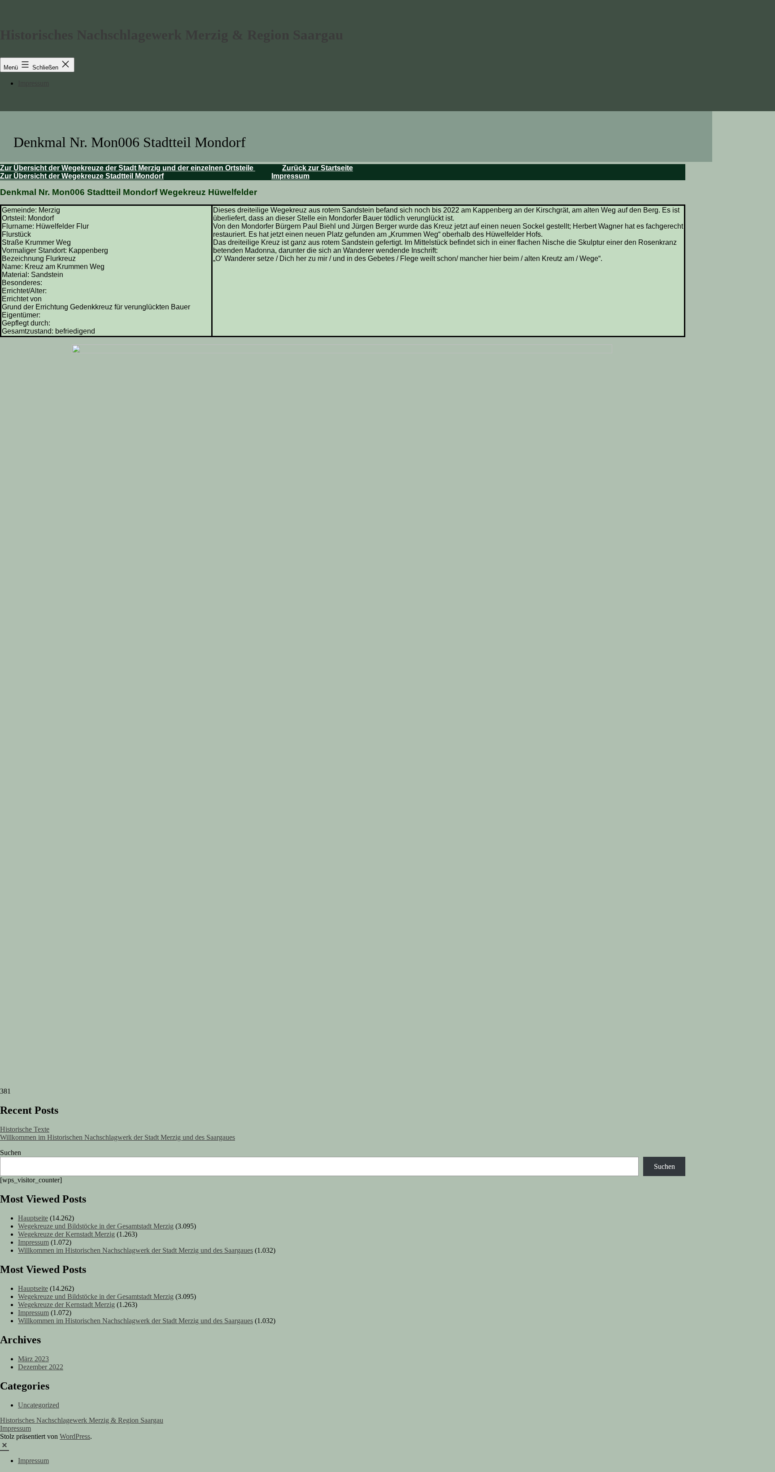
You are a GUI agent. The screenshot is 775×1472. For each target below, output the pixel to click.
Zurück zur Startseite (317, 168)
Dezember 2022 (40, 1367)
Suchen (10, 1152)
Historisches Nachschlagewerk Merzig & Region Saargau (171, 35)
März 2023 (33, 1359)
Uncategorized (38, 1405)
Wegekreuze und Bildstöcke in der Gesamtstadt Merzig (96, 1226)
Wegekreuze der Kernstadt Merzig (66, 1234)
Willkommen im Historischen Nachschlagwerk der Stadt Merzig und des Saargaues (117, 1137)
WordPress (75, 1436)
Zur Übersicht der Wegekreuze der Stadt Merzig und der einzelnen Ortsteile (127, 168)
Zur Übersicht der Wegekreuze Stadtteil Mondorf (82, 176)
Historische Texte (24, 1129)
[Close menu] (4, 1444)
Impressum (33, 83)
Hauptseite (33, 1218)
